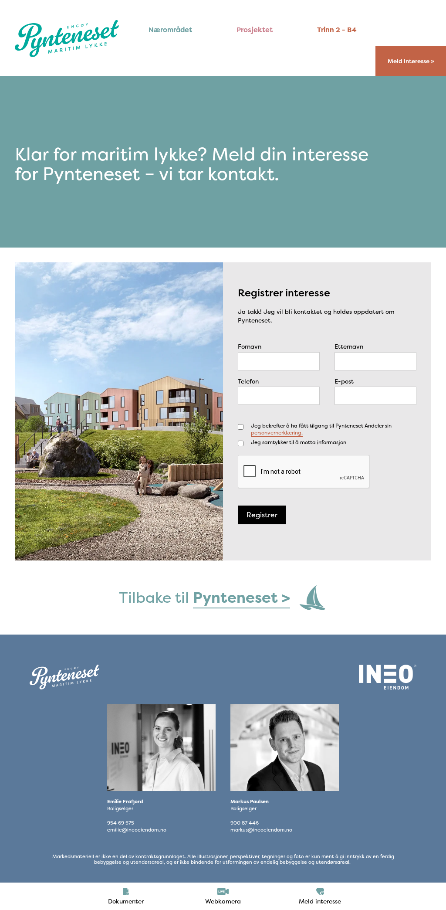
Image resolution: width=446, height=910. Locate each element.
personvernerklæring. (277, 432)
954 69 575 (120, 823)
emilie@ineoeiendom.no (136, 830)
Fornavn (249, 346)
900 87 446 (244, 823)
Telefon (248, 381)
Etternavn (348, 346)
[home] (67, 38)
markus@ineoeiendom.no (261, 830)
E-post (344, 381)
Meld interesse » (411, 61)
